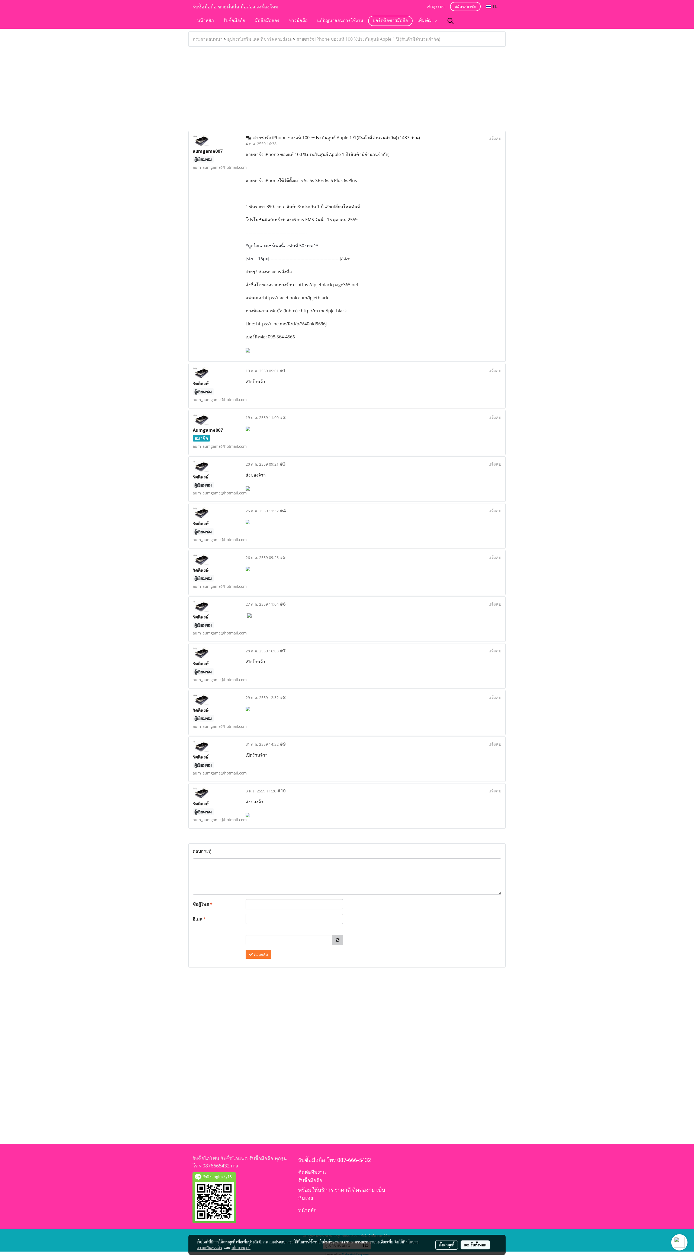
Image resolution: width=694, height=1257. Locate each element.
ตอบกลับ (260, 954)
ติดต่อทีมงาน (312, 1172)
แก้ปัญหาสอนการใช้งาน (340, 21)
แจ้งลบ (495, 138)
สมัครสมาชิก (465, 7)
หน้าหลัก (205, 21)
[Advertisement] (347, 89)
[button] (451, 21)
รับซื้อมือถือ (234, 21)
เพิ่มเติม (425, 21)
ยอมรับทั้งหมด (475, 1244)
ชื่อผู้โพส (203, 904)
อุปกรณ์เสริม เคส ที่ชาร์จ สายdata (259, 39)
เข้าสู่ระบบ (436, 7)
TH (494, 6)
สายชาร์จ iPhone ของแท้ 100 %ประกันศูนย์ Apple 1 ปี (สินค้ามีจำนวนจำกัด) (368, 39)
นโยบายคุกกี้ (241, 1247)
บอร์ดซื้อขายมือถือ (390, 21)
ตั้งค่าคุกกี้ (446, 1244)
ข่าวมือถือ (298, 21)
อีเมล (199, 919)
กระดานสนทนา (208, 39)
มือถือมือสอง (267, 21)
